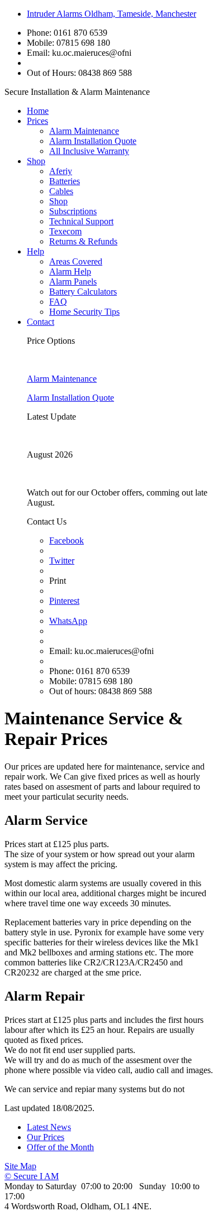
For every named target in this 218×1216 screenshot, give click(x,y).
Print (57, 580)
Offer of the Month (60, 1147)
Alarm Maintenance (84, 131)
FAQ (58, 301)
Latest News (49, 1127)
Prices (37, 121)
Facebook (66, 540)
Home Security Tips (84, 311)
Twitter (61, 560)
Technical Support (81, 221)
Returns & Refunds (83, 241)
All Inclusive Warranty (89, 151)
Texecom (65, 231)
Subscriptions (73, 211)
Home (38, 111)
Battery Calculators (83, 291)
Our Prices (45, 1137)
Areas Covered (75, 261)
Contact (40, 321)
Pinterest (64, 600)
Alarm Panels (73, 281)
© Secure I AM (31, 1176)
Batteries (64, 181)
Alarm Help (70, 271)
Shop (36, 161)
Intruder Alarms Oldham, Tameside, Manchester (111, 13)
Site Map (20, 1166)
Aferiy (60, 171)
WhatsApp (68, 621)
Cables (61, 191)
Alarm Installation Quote (92, 141)
